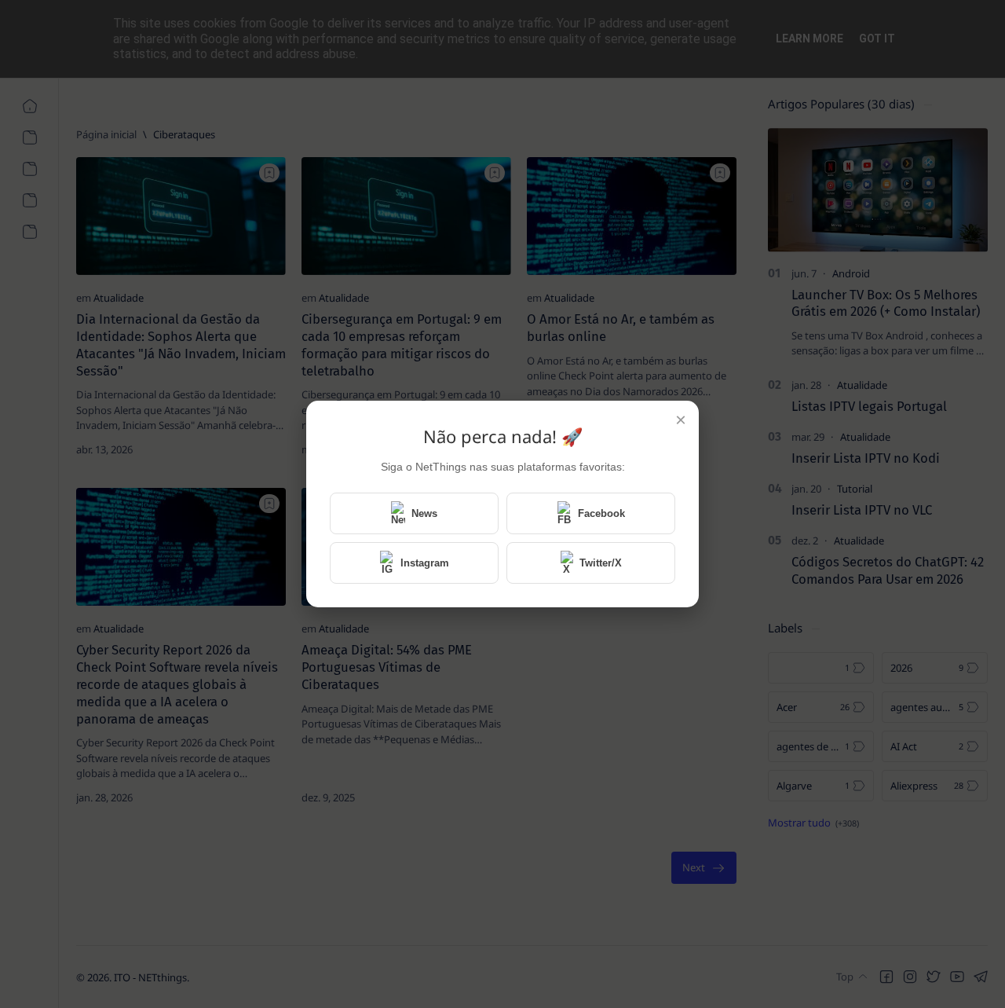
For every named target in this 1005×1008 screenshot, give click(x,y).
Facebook (601, 513)
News (424, 513)
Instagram (424, 563)
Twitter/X (600, 563)
